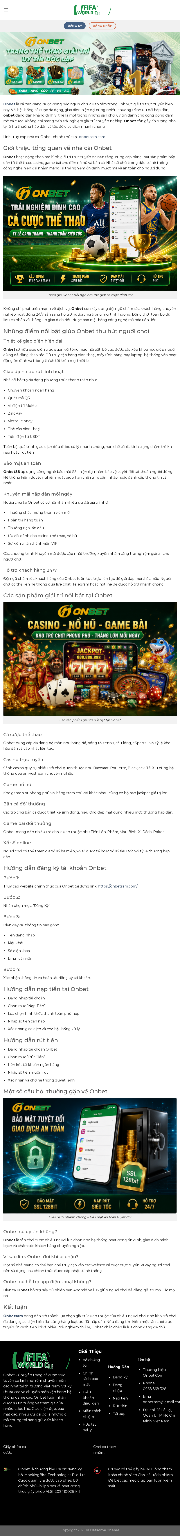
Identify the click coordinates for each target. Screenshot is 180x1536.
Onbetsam (13, 1316)
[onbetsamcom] (90, 10)
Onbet (9, 104)
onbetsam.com (92, 137)
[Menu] (6, 9)
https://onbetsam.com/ (117, 886)
